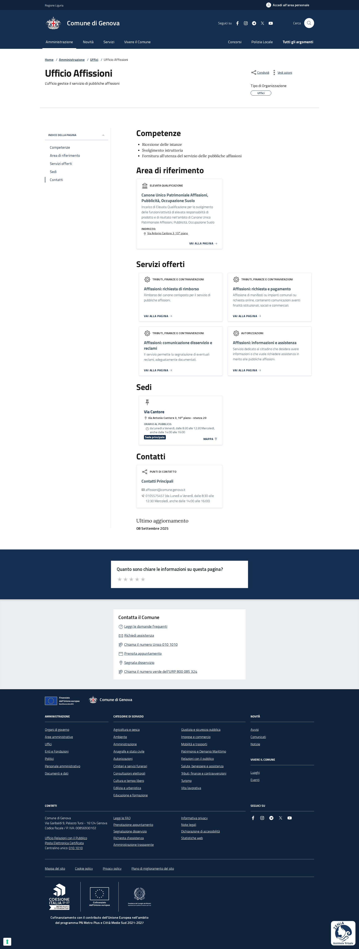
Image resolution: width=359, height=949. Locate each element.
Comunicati (258, 736)
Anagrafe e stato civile (128, 751)
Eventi (255, 779)
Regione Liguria (54, 5)
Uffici (94, 59)
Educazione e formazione (130, 795)
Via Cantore (154, 412)
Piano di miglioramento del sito (153, 868)
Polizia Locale (262, 42)
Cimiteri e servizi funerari (130, 766)
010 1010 (76, 847)
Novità (88, 42)
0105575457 (155, 495)
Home (49, 59)
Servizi (108, 42)
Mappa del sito (55, 868)
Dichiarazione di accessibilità (200, 831)
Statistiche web (192, 837)
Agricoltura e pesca (126, 729)
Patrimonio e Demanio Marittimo (203, 751)
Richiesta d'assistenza (128, 837)
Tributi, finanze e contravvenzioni (203, 773)
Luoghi (255, 772)
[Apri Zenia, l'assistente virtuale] (343, 933)
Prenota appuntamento (143, 653)
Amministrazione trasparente (133, 844)
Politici (49, 758)
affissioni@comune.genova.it (165, 489)
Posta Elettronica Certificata (64, 842)
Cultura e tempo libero (128, 780)
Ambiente (120, 736)
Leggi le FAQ (122, 817)
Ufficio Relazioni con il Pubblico (66, 837)
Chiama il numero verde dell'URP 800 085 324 (160, 671)
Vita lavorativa (191, 787)
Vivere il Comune (137, 42)
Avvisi (255, 729)
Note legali (188, 824)
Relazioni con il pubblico (197, 758)
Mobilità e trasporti (194, 744)
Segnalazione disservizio (130, 831)
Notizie (255, 744)
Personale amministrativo (62, 766)
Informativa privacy (194, 817)
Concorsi (234, 42)
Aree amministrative (59, 736)
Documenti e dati (56, 773)
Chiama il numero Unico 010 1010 (151, 644)
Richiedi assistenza (139, 635)
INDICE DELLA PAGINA (62, 135)
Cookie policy (84, 868)
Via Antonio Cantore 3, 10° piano (167, 233)
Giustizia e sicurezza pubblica (200, 729)
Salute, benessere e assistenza (202, 766)
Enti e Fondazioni (57, 751)
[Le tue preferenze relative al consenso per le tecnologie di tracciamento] (7, 942)
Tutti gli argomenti (298, 42)
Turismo (186, 780)
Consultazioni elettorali (129, 773)
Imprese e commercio (195, 736)
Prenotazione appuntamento (133, 824)
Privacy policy (112, 868)
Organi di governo (57, 729)
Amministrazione (59, 42)
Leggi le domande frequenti (145, 626)
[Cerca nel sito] (309, 23)
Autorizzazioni (123, 758)
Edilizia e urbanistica (127, 787)
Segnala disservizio (139, 662)
